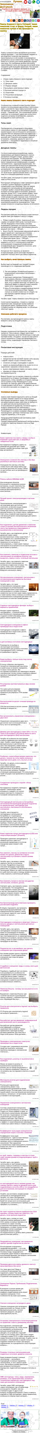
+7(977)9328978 (5, 1)
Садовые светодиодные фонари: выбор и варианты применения (16, 606)
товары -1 (4, 1405)
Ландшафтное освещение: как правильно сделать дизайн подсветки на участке (16, 1242)
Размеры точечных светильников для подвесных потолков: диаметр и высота (16, 1353)
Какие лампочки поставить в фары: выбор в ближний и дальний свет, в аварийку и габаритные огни (17, 439)
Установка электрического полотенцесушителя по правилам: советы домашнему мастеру (18, 1321)
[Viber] (30, 20)
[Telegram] (36, 20)
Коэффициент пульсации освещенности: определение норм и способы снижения (16, 1131)
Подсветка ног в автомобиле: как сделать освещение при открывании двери (16, 949)
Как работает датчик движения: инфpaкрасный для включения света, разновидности (18, 1021)
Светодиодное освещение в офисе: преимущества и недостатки (14, 625)
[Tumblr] (27, 20)
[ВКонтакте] (8, 20)
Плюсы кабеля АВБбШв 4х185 (12, 479)
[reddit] (22, 20)
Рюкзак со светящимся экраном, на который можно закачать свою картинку (16, 10)
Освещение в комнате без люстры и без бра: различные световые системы (17, 460)
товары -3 (21, 1405)
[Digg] (19, 20)
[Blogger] (17, 20)
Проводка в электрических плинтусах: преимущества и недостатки (15, 1042)
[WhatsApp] (33, 20)
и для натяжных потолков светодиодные (16, 642)
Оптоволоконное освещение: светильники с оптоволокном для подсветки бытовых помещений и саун (17, 579)
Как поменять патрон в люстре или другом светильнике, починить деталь (17, 882)
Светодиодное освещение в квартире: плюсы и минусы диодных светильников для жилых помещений (19, 924)
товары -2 (13, 1405)
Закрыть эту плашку (19, 1431)
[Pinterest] (38, 20)
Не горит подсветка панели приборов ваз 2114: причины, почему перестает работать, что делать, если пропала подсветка (18, 1213)
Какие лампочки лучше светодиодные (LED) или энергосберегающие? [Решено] (19, 834)
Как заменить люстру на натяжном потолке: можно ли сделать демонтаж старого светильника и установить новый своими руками (17, 855)
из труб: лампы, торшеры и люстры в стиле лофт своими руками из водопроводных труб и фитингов (18, 1157)
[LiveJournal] (25, 20)
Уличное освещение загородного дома (15, 1303)
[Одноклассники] (11, 20)
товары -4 (30, 1405)
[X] (14, 20)
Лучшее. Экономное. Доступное (11, 4)
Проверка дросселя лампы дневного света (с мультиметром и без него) (18, 1265)
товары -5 (4, 1407)
